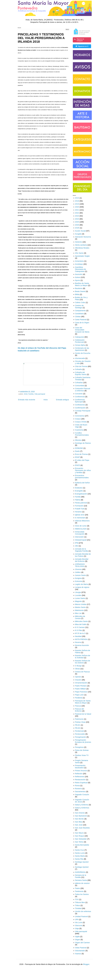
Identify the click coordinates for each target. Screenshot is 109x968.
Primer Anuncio (81, 771)
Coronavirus (80, 416)
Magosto (78, 601)
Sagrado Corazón (82, 795)
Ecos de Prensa (81, 454)
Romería (78, 789)
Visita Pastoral (80, 948)
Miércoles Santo (81, 621)
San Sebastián (81, 839)
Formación (79, 506)
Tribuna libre (80, 902)
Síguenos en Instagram (80, 39)
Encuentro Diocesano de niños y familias (83, 470)
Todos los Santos (82, 894)
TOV (77, 899)
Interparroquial (81, 540)
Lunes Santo (80, 598)
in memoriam (80, 518)
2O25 (77, 228)
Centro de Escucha (82, 353)
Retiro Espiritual (81, 783)
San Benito (79, 819)
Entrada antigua (62, 400)
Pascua (78, 706)
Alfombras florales (82, 248)
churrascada (80, 358)
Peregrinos (79, 747)
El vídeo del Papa (82, 460)
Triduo (77, 905)
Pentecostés (80, 734)
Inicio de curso (81, 526)
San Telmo (79, 842)
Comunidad (79, 386)
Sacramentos (80, 791)
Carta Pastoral (80, 320)
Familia (30, 394)
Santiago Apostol (81, 862)
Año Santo (79, 253)
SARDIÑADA (80, 872)
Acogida (78, 234)
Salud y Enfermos (82, 808)
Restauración (80, 780)
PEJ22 (77, 728)
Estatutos (79, 488)
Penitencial (79, 731)
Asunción (78, 274)
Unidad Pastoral (81, 916)
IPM (76, 543)
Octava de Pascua (82, 672)
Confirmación (80, 408)
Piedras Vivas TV (82, 755)
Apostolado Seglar (82, 256)
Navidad (78, 636)
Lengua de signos (82, 587)
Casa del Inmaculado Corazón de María (82, 330)
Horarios (78, 512)
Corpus (78, 419)
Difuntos (78, 440)
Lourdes (78, 595)
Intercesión (79, 537)
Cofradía (78, 369)
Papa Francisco (81, 692)
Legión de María (81, 584)
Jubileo (78, 572)
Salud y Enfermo (81, 805)
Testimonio (79, 891)
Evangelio (79, 491)
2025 (77, 222)
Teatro (77, 888)
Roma (77, 786)
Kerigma (78, 578)
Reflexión (78, 774)
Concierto (79, 394)
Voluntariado (80, 951)
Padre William (80, 689)
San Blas (78, 822)
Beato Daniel (80, 291)
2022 (77, 213)
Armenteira (79, 261)
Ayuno (77, 280)
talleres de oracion (82, 883)
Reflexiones (79, 777)
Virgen (77, 940)
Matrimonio (79, 610)
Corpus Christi (80, 422)
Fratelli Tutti (79, 509)
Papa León (79, 695)
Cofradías (79, 383)
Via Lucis (78, 922)
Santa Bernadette (82, 845)
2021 (77, 210)
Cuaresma (79, 430)
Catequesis (79, 337)
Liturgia (78, 592)
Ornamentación (81, 683)
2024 (77, 219)
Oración (78, 680)
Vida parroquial (39, 394)
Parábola (78, 698)
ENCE (77, 465)
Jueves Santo (80, 575)
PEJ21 (77, 725)
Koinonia (78, 581)
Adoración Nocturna (83, 237)
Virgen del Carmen (82, 943)
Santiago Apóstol (81, 867)
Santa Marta (80, 856)
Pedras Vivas (80, 722)
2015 (77, 198)
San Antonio (80, 813)
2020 (77, 207)
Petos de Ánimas (82, 750)
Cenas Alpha (80, 345)
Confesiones (80, 405)
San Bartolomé (81, 816)
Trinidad (78, 908)
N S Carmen (80, 627)
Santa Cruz (79, 850)
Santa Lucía (80, 853)
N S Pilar (78, 630)
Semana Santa (81, 880)
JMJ (76, 546)
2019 (77, 204)
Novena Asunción (82, 645)
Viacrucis (78, 925)
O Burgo (78, 666)
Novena (78, 642)
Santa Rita (79, 859)
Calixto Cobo (80, 302)
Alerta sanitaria (81, 245)
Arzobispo (79, 264)
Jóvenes (78, 569)
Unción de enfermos (83, 911)
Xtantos (78, 954)
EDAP (77, 457)
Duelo (77, 451)
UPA (77, 919)
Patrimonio (79, 719)
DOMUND (79, 448)
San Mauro (79, 833)
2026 (77, 225)
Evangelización (81, 494)
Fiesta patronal (81, 503)
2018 (25, 394)
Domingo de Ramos (83, 443)
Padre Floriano (81, 686)
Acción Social (80, 231)
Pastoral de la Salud (83, 714)
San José (79, 825)
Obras (77, 669)
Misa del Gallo (80, 624)
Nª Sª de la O (80, 633)
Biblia (77, 294)
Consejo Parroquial (82, 411)
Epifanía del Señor (82, 483)
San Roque (79, 836)
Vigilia (77, 937)
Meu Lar (78, 613)
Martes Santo (80, 607)
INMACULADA (81, 529)
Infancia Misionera (82, 521)
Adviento (78, 242)
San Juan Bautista (82, 828)
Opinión (78, 677)
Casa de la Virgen (82, 323)
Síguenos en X (83, 46)
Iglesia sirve (79, 515)
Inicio (46, 400)
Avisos (77, 277)
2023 (77, 216)
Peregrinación (80, 737)
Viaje (77, 928)
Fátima (77, 500)
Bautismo (78, 288)
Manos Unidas (80, 604)
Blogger (86, 964)
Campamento (80, 311)
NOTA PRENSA (81, 639)
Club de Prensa (81, 366)
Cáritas (78, 317)
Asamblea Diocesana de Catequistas (80, 269)
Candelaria (79, 314)
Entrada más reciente (26, 400)
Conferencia (80, 397)
